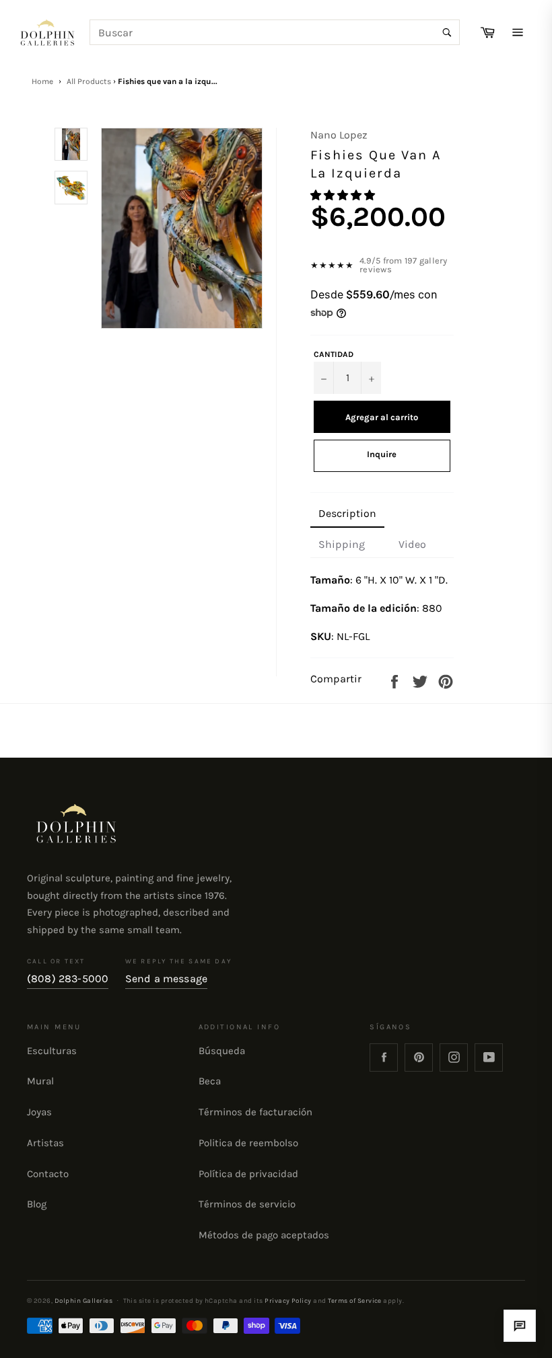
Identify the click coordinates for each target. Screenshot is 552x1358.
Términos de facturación (255, 1112)
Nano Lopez (339, 134)
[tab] (347, 514)
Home (42, 81)
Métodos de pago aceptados (264, 1235)
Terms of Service (355, 1300)
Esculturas (52, 1051)
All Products (89, 81)
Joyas (39, 1112)
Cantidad (333, 354)
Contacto (48, 1174)
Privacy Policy (288, 1300)
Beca (210, 1081)
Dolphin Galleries (83, 1300)
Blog (36, 1204)
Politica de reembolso (248, 1143)
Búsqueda (222, 1051)
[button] (344, 195)
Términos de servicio (247, 1204)
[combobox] (275, 32)
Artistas (45, 1143)
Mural (40, 1081)
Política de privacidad (248, 1174)
